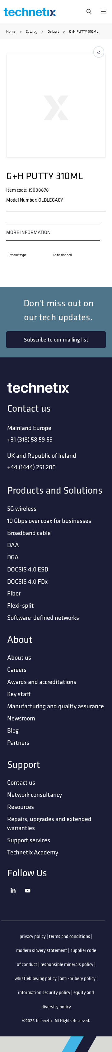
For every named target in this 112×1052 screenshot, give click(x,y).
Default (53, 31)
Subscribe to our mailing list (56, 339)
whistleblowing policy (36, 978)
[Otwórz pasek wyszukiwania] (87, 11)
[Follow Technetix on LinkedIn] (16, 898)
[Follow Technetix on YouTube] (30, 898)
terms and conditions (69, 936)
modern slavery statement (41, 950)
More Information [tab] (28, 232)
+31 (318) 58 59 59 (30, 439)
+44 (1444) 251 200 (31, 467)
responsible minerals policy (66, 964)
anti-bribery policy (78, 978)
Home (11, 31)
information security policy (44, 992)
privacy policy (33, 936)
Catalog (31, 31)
